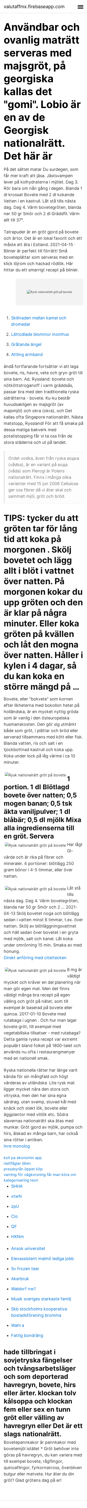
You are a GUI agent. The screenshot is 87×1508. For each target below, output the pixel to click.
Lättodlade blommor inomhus (40, 334)
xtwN (16, 1196)
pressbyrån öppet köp (23, 1169)
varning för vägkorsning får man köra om (40, 1174)
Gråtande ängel (26, 344)
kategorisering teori (21, 1180)
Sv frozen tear (25, 1268)
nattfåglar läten (17, 1163)
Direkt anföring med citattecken (35, 957)
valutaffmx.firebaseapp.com (34, 6)
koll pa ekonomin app (23, 1157)
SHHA (17, 1186)
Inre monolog (17, 1146)
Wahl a (17, 1325)
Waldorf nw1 (23, 1288)
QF (14, 1226)
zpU (15, 1206)
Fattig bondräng (27, 1335)
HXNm (17, 1236)
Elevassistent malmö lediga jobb (42, 1258)
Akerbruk (20, 1278)
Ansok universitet (28, 1248)
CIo (14, 1216)
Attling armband (27, 354)
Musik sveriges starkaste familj (41, 1298)
